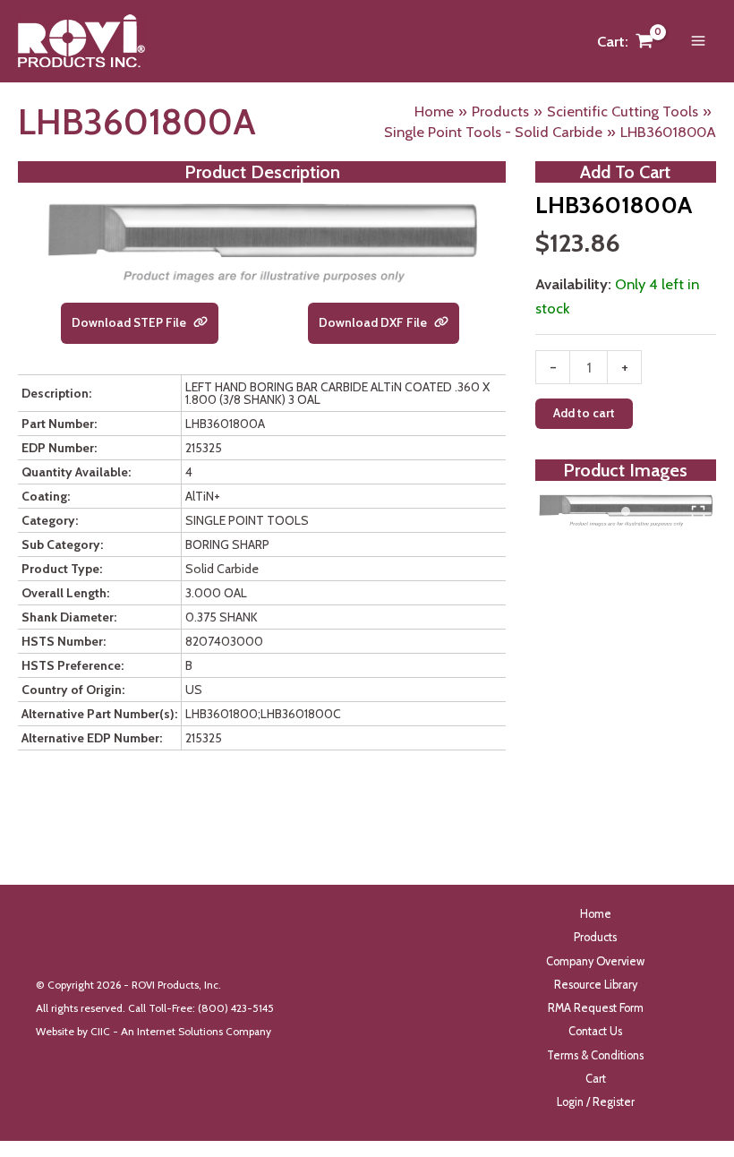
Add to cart (584, 413)
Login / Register (596, 1102)
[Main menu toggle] (697, 41)
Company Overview (595, 961)
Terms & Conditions (595, 1055)
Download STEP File (130, 322)
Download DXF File (374, 322)
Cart (595, 1078)
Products (595, 937)
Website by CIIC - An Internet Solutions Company (153, 1031)
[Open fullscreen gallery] (698, 512)
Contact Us (595, 1031)
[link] (200, 323)
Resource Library (595, 984)
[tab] (625, 511)
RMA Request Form (596, 1008)
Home (595, 914)
